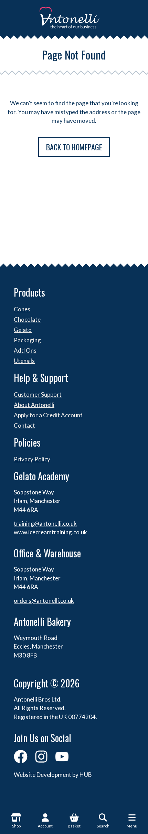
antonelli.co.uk (55, 600)
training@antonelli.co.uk (45, 523)
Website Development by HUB (53, 774)
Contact (24, 425)
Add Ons (25, 350)
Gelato (23, 329)
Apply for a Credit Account (48, 415)
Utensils (24, 360)
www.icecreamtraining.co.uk (50, 532)
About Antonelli (34, 404)
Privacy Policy (32, 459)
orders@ (25, 600)
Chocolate (27, 319)
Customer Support (38, 394)
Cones (22, 309)
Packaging (27, 340)
